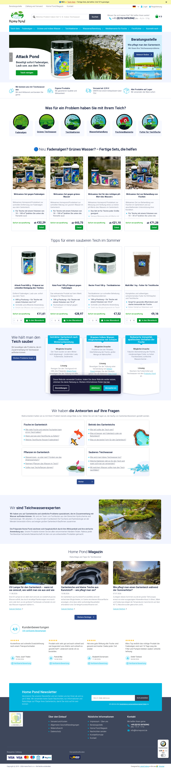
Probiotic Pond (150, 373)
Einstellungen (61, 388)
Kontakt (70, 6)
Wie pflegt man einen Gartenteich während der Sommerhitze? (135, 588)
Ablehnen (95, 388)
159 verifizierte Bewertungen (34, 631)
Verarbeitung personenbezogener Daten (133, 704)
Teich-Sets (71, 2)
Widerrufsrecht (57, 728)
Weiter (81, 482)
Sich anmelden (142, 698)
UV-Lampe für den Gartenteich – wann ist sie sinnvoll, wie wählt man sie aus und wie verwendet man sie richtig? (31, 589)
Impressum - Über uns (99, 721)
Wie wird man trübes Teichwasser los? (105, 457)
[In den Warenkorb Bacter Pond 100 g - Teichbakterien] (110, 320)
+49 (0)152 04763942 (140, 725)
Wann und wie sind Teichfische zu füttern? (42, 436)
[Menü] (167, 741)
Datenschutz (56, 731)
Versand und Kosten (59, 721)
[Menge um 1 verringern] (14, 320)
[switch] (163, 755)
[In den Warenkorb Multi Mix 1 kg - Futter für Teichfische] (147, 320)
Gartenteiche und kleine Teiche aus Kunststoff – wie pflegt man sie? (79, 588)
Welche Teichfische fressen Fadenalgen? (42, 440)
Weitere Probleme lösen (23, 358)
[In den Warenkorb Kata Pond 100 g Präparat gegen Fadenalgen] (72, 320)
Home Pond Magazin (54, 6)
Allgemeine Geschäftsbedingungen (65, 725)
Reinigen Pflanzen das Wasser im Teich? (41, 463)
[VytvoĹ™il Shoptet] (157, 766)
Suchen (95, 17)
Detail (41, 227)
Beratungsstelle (15, 6)
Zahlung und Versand (34, 6)
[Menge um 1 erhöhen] (21, 320)
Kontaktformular (96, 735)
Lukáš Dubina (144, 766)
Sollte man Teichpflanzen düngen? (39, 467)
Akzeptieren (110, 388)
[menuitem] (15, 28)
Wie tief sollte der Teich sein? (102, 430)
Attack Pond (71, 371)
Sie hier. (107, 382)
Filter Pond (112, 374)
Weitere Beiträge (84, 617)
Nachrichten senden (98, 731)
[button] (13, 57)
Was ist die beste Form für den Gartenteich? (108, 440)
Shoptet (161, 766)
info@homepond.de (139, 730)
